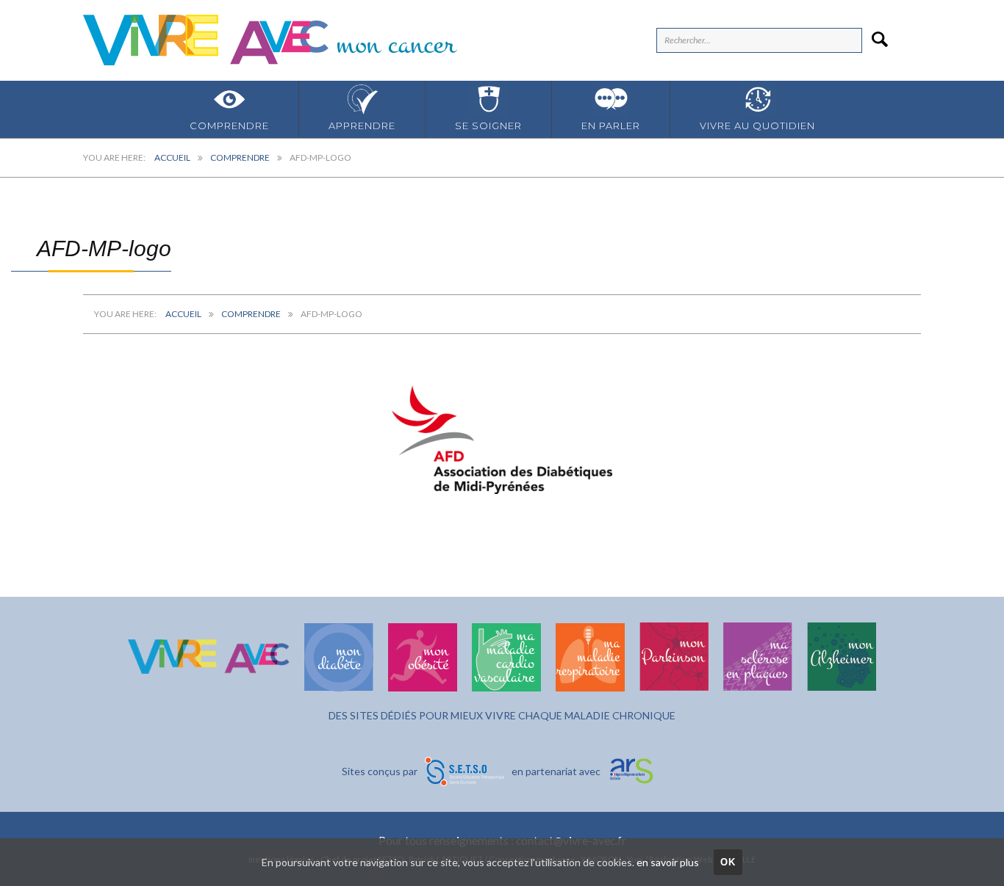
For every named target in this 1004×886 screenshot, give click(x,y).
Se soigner (488, 125)
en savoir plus (668, 862)
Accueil (172, 157)
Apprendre (362, 125)
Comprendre (229, 125)
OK (728, 862)
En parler (610, 125)
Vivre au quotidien (757, 125)
